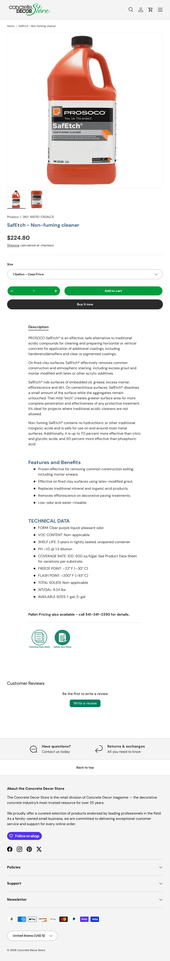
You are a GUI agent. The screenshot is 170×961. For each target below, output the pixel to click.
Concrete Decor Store (31, 950)
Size (10, 264)
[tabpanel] (85, 492)
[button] (150, 10)
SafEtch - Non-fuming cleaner (37, 26)
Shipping (13, 245)
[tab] (38, 327)
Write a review (85, 703)
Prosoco (13, 217)
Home (10, 26)
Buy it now (85, 304)
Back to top (85, 767)
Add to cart (113, 291)
